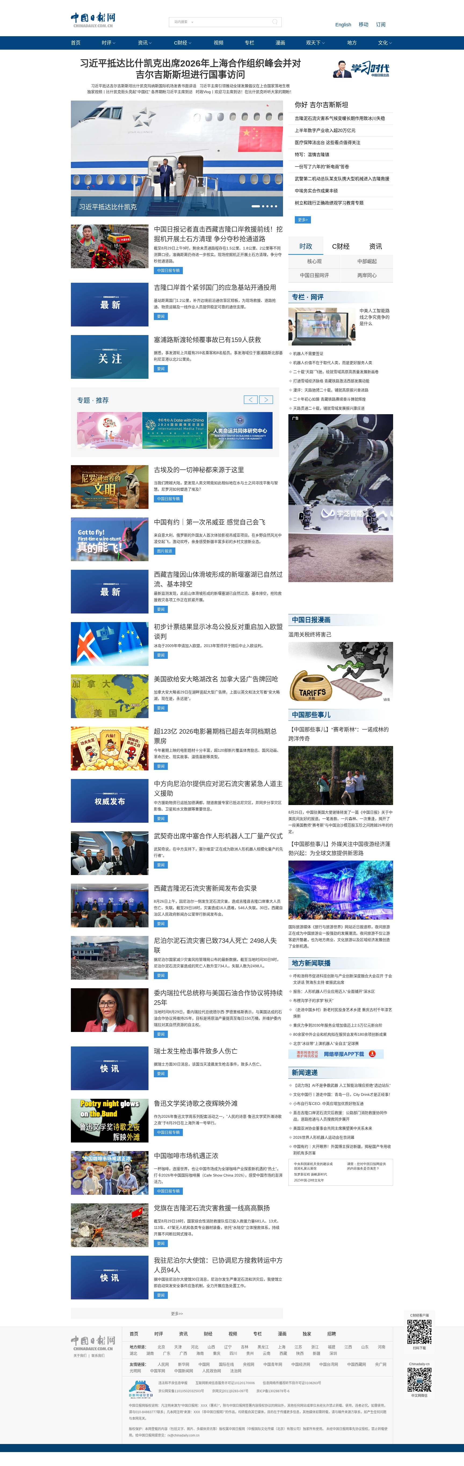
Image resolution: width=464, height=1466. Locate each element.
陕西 (300, 1353)
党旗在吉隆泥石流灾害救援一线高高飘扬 (212, 1208)
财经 (208, 1334)
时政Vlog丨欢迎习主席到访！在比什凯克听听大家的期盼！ (244, 92)
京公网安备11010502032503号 (181, 1391)
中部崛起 (367, 261)
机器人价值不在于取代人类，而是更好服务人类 (332, 363)
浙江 (315, 1347)
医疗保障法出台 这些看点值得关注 (327, 142)
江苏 (298, 1347)
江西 (348, 1347)
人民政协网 (211, 1371)
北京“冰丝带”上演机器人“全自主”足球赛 (326, 1043)
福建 (331, 1347)
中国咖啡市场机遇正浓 (186, 1155)
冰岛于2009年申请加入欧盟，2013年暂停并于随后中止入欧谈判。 (209, 646)
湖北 (133, 1353)
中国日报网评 (314, 275)
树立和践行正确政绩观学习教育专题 (329, 203)
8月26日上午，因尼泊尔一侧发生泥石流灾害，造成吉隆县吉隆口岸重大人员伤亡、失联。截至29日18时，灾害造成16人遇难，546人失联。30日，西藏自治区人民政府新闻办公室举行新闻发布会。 (218, 907)
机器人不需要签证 (308, 353)
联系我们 (98, 1356)
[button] (256, 206)
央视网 (248, 1364)
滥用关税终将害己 (309, 635)
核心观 (314, 261)
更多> (303, 220)
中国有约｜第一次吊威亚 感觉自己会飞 (209, 522)
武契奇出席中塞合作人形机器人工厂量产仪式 (218, 836)
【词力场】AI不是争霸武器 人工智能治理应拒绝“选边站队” (342, 1085)
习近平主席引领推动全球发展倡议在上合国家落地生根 (245, 86)
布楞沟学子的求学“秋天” (313, 1000)
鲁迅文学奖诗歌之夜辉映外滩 (196, 1103)
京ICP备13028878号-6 (272, 1391)
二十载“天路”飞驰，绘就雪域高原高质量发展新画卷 (336, 372)
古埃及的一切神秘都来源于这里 (199, 469)
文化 (383, 43)
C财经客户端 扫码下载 (419, 1332)
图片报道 (164, 551)
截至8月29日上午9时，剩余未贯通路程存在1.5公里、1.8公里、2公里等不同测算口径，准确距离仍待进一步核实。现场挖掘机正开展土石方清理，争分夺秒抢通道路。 (218, 254)
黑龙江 (263, 1347)
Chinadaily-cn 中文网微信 (419, 1380)
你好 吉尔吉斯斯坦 (321, 104)
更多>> (177, 1313)
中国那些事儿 (311, 714)
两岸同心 (367, 275)
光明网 (135, 1371)
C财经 (180, 43)
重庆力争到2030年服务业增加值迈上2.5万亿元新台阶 (337, 1025)
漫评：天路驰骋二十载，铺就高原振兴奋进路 (330, 390)
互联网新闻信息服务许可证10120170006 (225, 1383)
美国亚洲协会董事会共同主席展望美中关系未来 (332, 1128)
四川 (233, 1353)
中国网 (204, 1364)
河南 (381, 1347)
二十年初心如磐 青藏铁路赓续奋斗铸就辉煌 (329, 399)
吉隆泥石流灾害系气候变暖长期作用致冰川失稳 (340, 118)
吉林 (244, 1347)
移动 (363, 24)
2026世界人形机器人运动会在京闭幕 (323, 1137)
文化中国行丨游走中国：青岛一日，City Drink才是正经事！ (342, 1094)
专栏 (249, 43)
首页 (76, 43)
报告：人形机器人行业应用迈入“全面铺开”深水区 (334, 991)
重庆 (216, 1353)
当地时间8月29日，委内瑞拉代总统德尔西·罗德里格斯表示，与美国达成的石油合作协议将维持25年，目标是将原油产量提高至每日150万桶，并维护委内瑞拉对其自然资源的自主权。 (218, 1018)
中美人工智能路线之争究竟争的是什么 (375, 317)
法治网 (235, 1371)
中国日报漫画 (311, 619)
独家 (307, 1334)
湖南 (150, 1353)
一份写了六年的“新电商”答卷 (322, 166)
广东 (167, 1353)
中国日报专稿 (168, 270)
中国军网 (157, 1371)
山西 (211, 1347)
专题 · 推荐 (93, 400)
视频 (218, 43)
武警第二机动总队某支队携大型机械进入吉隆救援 (342, 179)
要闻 (161, 316)
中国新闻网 (183, 1371)
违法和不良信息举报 (172, 1383)
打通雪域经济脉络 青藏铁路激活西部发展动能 (331, 381)
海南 (200, 1353)
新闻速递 (305, 1072)
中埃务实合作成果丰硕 (316, 191)
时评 (106, 43)
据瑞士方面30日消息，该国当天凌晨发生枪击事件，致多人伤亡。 (208, 1064)
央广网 (380, 1364)
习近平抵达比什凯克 (108, 207)
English (343, 24)
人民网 (163, 1364)
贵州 (250, 1353)
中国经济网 (300, 1364)
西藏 (283, 1353)
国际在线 (226, 1364)
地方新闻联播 (311, 963)
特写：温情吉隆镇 (312, 154)
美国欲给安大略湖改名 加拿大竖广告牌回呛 (216, 679)
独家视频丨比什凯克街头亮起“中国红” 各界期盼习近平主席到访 (140, 92)
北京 (161, 1347)
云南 (266, 1353)
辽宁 (228, 1347)
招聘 (331, 1334)
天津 (178, 1347)
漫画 (280, 43)
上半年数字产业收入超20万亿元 (325, 130)
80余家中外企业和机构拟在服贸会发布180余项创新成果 (340, 1034)
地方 (352, 43)
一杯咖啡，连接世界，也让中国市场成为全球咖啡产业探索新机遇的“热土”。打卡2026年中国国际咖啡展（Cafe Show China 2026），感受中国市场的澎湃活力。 (218, 1175)
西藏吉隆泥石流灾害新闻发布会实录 (205, 888)
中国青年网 (272, 1364)
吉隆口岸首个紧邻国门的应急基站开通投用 (215, 287)
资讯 (143, 43)
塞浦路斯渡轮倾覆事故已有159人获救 (207, 339)
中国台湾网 (328, 1364)
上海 (281, 1347)
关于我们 (80, 1356)
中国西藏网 (356, 1364)
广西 (183, 1353)
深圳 (333, 1353)
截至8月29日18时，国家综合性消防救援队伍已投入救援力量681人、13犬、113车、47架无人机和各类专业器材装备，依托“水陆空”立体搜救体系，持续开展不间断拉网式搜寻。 (217, 1227)
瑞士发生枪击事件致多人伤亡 (196, 1051)
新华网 (183, 1364)
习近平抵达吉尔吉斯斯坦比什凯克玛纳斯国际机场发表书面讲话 (143, 86)
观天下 (313, 43)
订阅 (381, 24)
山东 (365, 1347)
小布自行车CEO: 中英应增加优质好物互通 (328, 1103)
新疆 (316, 1353)
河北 (194, 1347)
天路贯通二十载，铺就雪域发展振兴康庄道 (329, 408)
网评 (317, 297)
